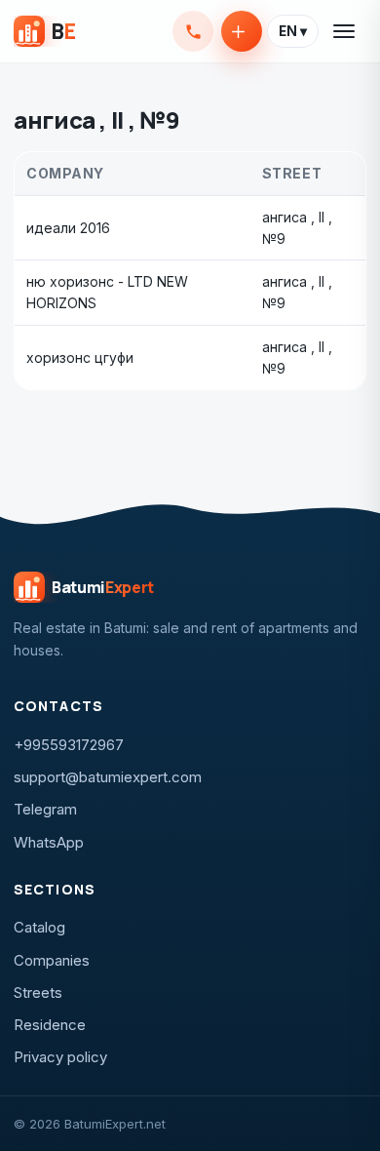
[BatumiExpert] (44, 31)
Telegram (45, 809)
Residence (50, 1024)
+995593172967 (192, 31)
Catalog (39, 927)
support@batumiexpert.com (108, 777)
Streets (38, 992)
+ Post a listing (241, 31)
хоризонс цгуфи (79, 357)
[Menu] (344, 31)
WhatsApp (49, 842)
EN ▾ (293, 31)
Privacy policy (60, 1057)
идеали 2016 (68, 227)
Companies (52, 960)
